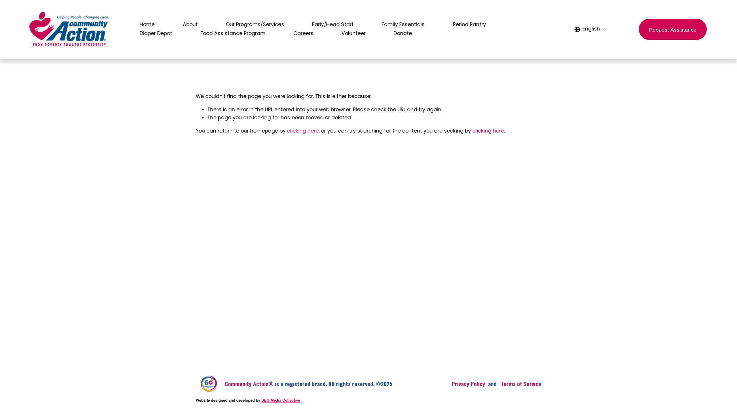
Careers (303, 34)
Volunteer (353, 34)
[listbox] (590, 29)
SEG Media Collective (280, 400)
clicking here (303, 131)
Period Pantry (469, 25)
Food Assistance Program (232, 34)
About (190, 25)
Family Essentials (403, 25)
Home (147, 25)
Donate (403, 34)
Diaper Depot (156, 34)
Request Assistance (672, 29)
